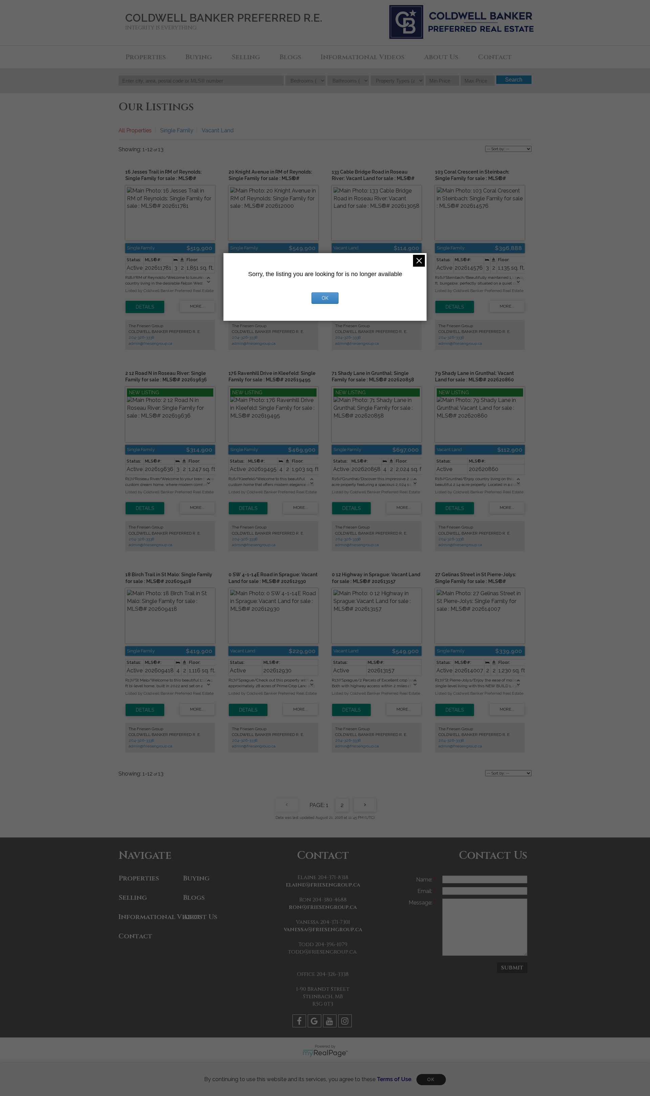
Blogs (290, 57)
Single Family (176, 130)
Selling (246, 57)
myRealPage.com (325, 1053)
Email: (425, 891)
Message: (421, 902)
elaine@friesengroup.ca (323, 885)
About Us (441, 57)
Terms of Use (394, 1079)
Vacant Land (218, 130)
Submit (512, 967)
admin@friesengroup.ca (150, 343)
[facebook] (300, 1022)
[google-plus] (315, 1022)
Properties (145, 57)
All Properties (135, 130)
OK (431, 1079)
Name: (425, 879)
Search (513, 80)
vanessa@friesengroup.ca (323, 929)
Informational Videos (363, 57)
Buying (199, 57)
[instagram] (345, 1022)
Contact (495, 57)
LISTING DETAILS (145, 307)
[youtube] (330, 1022)
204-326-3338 (141, 337)
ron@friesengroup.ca (323, 907)
